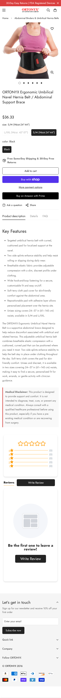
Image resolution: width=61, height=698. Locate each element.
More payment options (30, 187)
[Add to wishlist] (52, 28)
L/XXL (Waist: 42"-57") (16, 132)
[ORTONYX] (30, 10)
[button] (55, 10)
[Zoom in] (52, 72)
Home (5, 18)
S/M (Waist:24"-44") (44, 132)
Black (7, 149)
